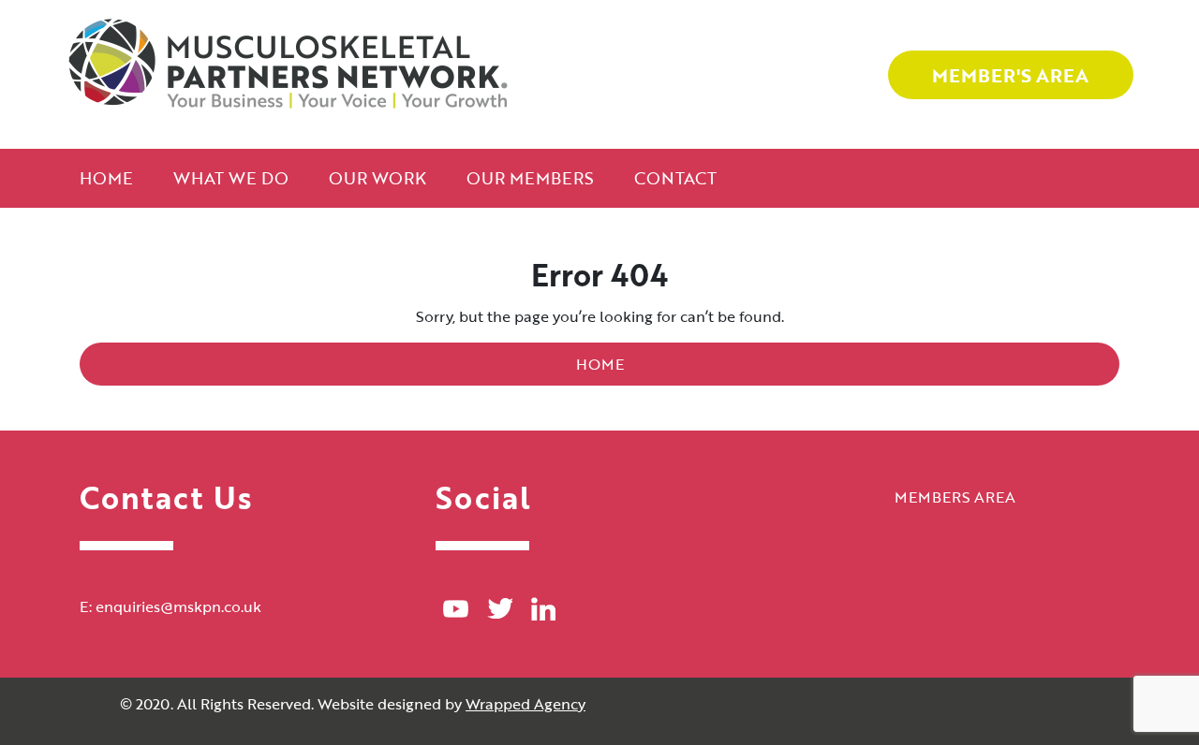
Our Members (530, 178)
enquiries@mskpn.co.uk (178, 606)
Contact (675, 178)
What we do (231, 178)
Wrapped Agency (525, 704)
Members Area (955, 497)
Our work (377, 178)
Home (106, 178)
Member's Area (1010, 75)
